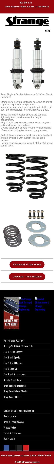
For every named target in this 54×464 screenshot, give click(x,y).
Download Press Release (27, 276)
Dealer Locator (10, 416)
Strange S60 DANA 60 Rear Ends (18, 346)
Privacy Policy (10, 427)
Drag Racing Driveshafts (15, 385)
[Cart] (52, 11)
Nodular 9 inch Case (12, 380)
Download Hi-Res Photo (27, 264)
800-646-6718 (26, 2)
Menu (47, 31)
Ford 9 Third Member (13, 363)
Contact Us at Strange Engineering (19, 410)
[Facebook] (6, 448)
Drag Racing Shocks (12, 397)
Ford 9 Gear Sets (11, 369)
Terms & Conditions (12, 433)
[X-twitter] (13, 448)
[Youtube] (26, 448)
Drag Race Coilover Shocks (15, 391)
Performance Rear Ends (14, 340)
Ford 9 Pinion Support (13, 352)
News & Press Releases (14, 422)
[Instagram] (19, 448)
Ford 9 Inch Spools (12, 357)
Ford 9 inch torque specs (15, 374)
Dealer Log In (9, 438)
